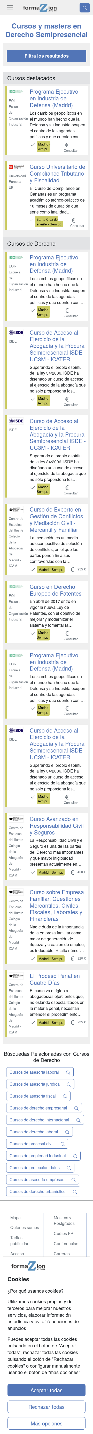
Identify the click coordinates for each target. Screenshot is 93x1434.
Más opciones (47, 1423)
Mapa (15, 1218)
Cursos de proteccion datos (35, 1167)
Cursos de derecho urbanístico (38, 1191)
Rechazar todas (46, 1406)
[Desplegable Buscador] (85, 7)
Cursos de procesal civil (32, 1144)
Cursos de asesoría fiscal (33, 1096)
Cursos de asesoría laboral (35, 1072)
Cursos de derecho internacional (40, 1120)
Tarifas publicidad (19, 1240)
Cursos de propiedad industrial (38, 1156)
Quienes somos (24, 1227)
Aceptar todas (46, 1390)
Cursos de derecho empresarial (39, 1108)
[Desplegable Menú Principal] (10, 7)
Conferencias (66, 1243)
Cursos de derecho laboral (34, 1132)
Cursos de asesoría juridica (35, 1084)
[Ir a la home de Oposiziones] (40, 7)
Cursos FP (63, 1233)
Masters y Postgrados (64, 1220)
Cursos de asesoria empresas (37, 1179)
